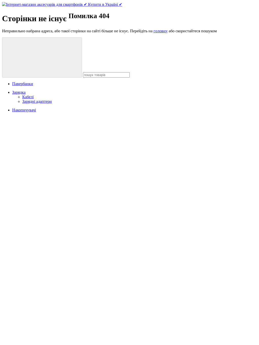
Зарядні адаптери (37, 101)
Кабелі (28, 97)
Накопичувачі (24, 110)
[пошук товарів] (42, 57)
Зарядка (19, 92)
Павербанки (22, 84)
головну (161, 31)
